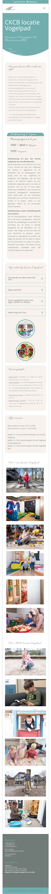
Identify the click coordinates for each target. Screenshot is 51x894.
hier (14, 434)
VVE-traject (18, 151)
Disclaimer (8, 856)
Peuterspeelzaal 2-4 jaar (24, 139)
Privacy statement (10, 854)
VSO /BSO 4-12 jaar (24, 145)
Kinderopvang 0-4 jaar (23, 134)
